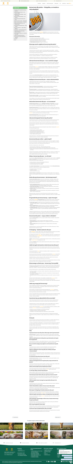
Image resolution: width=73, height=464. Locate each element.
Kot (60, 3)
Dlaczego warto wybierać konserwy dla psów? (20, 10)
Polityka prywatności (47, 450)
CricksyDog (33, 231)
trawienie (30, 112)
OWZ (45, 452)
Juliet (39, 234)
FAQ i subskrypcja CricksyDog (22, 455)
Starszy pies (56, 3)
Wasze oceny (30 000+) (21, 450)
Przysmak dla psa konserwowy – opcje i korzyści (20, 26)
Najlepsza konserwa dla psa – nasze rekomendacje (20, 15)
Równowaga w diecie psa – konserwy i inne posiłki (20, 34)
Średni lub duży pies (50, 3)
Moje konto (64, 3)
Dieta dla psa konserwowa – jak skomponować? (19, 24)
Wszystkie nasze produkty (48, 449)
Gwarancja (46, 453)
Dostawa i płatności (47, 454)
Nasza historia (20, 449)
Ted (37, 235)
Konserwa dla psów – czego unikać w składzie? (20, 28)
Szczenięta (52, 289)
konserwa (41, 32)
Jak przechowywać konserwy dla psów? (19, 19)
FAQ (15, 39)
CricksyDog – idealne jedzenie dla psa (20, 29)
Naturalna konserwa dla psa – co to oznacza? (20, 17)
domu (47, 369)
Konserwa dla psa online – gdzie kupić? (20, 20)
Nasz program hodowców (22, 454)
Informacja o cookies (47, 451)
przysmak (36, 199)
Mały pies (43, 3)
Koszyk (68, 3)
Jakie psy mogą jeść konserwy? (19, 35)
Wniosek (15, 38)
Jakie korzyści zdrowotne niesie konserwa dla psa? (19, 31)
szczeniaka (41, 306)
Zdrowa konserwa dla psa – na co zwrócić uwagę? (19, 13)
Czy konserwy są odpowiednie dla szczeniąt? (19, 37)
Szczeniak (39, 3)
